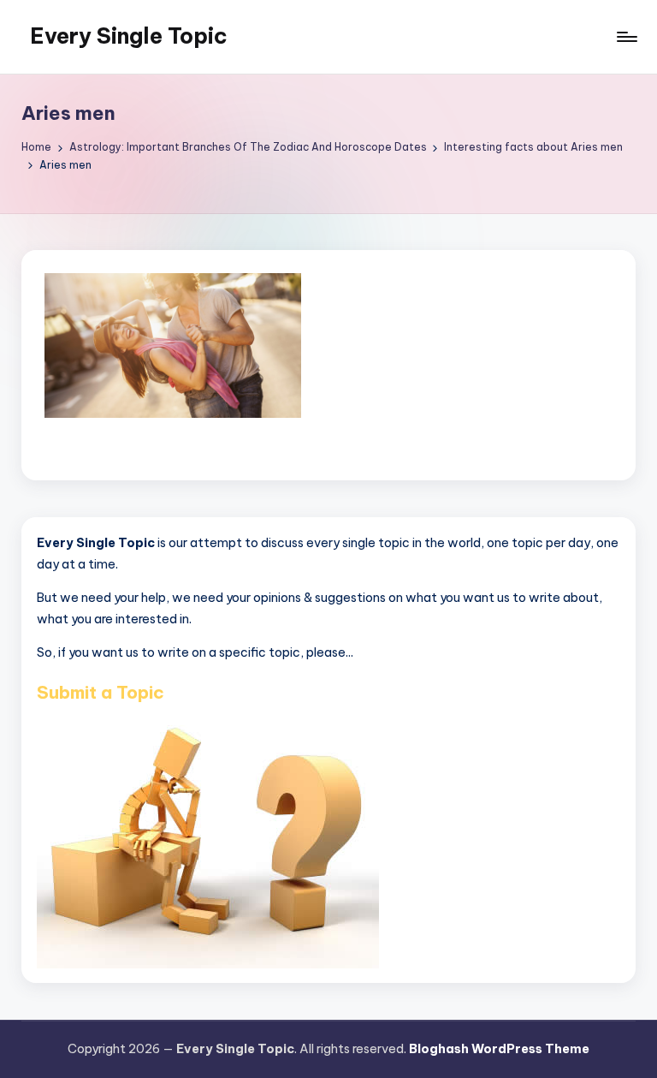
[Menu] (626, 37)
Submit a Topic (100, 692)
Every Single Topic (129, 36)
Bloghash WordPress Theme (499, 1049)
